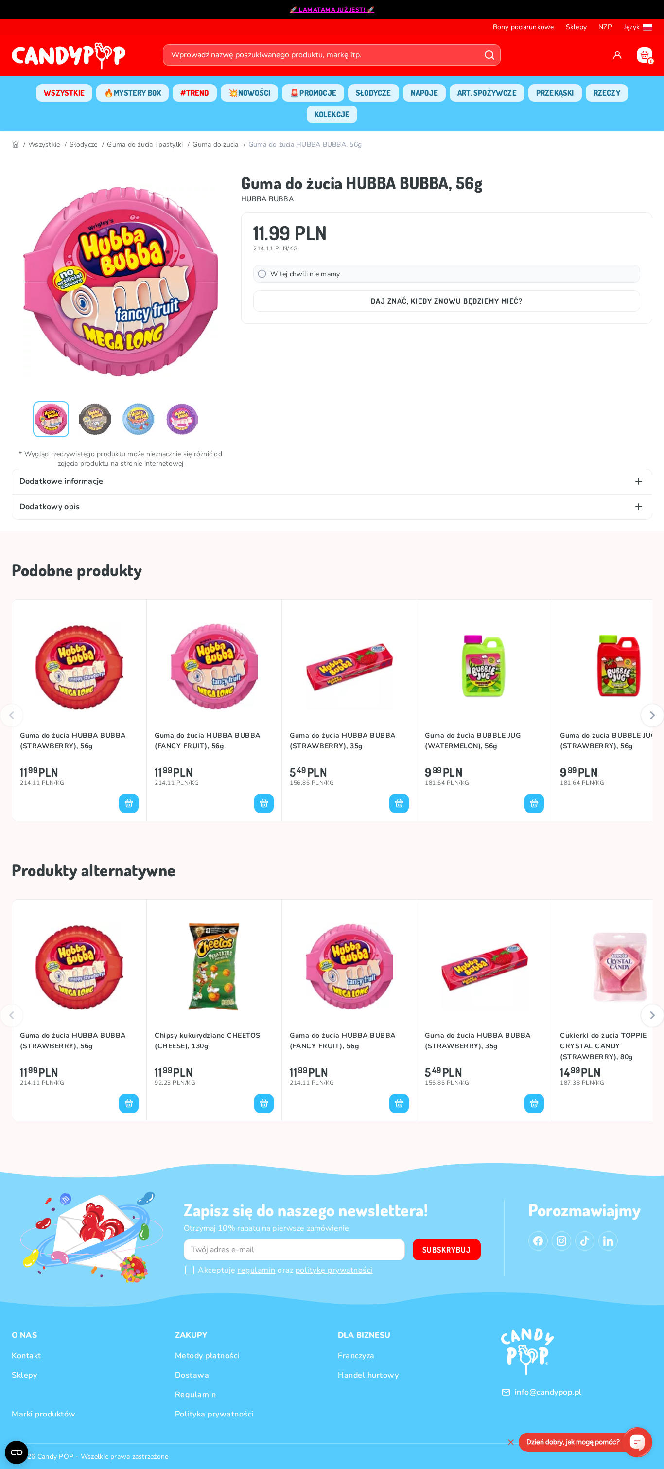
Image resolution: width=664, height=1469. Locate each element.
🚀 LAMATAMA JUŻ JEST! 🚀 (332, 10)
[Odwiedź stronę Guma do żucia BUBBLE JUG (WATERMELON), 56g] (484, 666)
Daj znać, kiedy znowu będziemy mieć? (447, 301)
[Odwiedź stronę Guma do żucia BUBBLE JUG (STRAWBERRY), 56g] (620, 666)
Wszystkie (44, 144)
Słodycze (83, 144)
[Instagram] (561, 1241)
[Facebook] (538, 1241)
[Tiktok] (584, 1241)
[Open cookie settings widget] (16, 1452)
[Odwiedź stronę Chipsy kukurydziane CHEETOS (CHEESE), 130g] (214, 966)
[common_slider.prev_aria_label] (11, 715)
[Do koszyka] (129, 803)
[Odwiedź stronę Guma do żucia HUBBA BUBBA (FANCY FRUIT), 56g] (214, 666)
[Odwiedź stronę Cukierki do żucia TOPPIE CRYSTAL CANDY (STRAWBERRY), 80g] (620, 966)
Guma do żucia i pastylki (145, 144)
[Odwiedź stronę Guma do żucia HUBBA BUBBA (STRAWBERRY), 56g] (79, 666)
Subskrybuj (446, 1250)
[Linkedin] (608, 1241)
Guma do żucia (215, 144)
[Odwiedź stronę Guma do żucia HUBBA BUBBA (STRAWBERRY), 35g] (349, 666)
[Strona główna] (71, 58)
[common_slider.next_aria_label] (652, 715)
